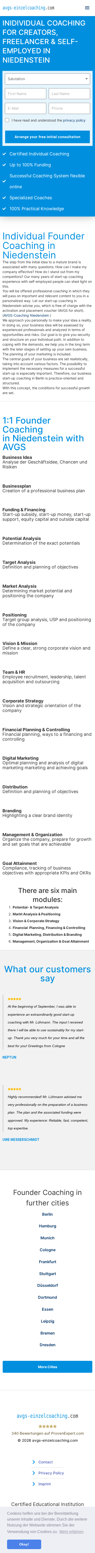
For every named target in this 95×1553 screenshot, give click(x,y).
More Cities (47, 1367)
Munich (47, 1237)
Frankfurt (47, 1261)
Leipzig (47, 1321)
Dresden (48, 1344)
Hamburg (47, 1225)
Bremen (47, 1333)
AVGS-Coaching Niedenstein (27, 315)
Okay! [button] (24, 1544)
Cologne (48, 1249)
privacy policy (74, 120)
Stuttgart (47, 1273)
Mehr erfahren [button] (71, 1532)
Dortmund (47, 1297)
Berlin (47, 1214)
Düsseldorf (47, 1285)
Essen (47, 1309)
